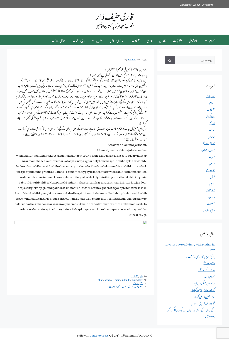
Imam (117, 279)
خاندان (162, 40)
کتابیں (212, 182)
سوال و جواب (58, 40)
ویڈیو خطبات (78, 40)
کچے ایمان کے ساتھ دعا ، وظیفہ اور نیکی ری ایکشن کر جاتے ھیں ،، (191, 312)
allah (100, 279)
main (134, 279)
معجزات (134, 276)
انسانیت (135, 40)
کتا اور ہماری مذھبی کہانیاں (202, 289)
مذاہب (211, 196)
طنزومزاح (210, 169)
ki (129, 279)
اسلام (212, 40)
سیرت (212, 155)
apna (107, 279)
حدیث (211, 129)
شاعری (211, 162)
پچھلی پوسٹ (138, 283)
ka (125, 279)
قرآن (141, 276)
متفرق (99, 40)
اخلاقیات (177, 40)
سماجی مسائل (208, 142)
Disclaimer (185, 4)
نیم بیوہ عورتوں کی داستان (203, 302)
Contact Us (207, 4)
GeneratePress (99, 334)
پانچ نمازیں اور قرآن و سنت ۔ (200, 255)
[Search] (170, 60)
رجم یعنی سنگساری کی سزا (203, 282)
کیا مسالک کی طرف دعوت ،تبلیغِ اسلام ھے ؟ (125, 286)
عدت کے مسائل (206, 269)
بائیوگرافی (193, 40)
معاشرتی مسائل (117, 40)
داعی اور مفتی (208, 262)
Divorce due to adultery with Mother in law (190, 246)
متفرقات (210, 189)
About (196, 4)
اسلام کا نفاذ (209, 276)
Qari (140, 279)
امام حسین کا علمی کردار (204, 296)
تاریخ (149, 40)
